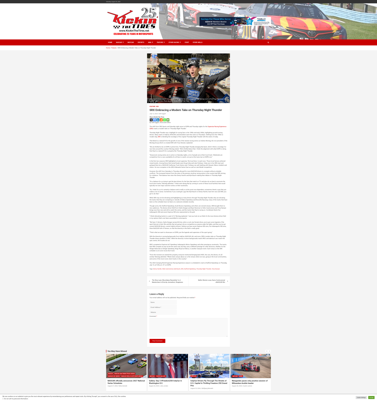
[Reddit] (161, 119)
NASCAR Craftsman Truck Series (266, 373)
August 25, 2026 (172, 388)
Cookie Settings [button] (361, 397)
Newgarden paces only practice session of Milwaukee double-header (226, 382)
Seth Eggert (162, 113)
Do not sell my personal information (16, 399)
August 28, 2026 (213, 386)
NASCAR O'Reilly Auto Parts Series (108, 376)
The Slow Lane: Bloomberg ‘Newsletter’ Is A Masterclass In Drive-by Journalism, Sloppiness (167, 281)
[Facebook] (154, 119)
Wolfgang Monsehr (183, 388)
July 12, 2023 (154, 113)
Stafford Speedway (190, 269)
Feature (160, 42)
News (217, 376)
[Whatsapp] (164, 119)
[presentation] (266, 351)
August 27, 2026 (254, 386)
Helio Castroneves (167, 269)
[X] (151, 119)
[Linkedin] (157, 119)
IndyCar (131, 42)
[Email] (167, 119)
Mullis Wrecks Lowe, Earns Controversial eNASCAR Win (211, 281)
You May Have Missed (117, 351)
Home (110, 42)
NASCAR (119, 42)
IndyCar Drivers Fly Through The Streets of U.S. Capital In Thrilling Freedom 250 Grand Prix (185, 383)
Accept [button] (371, 397)
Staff (187, 42)
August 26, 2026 (130, 386)
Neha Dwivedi (265, 386)
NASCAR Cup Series (256, 376)
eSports (141, 42)
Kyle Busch (177, 269)
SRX (157, 106)
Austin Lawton (223, 386)
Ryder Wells (197, 42)
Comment (153, 316)
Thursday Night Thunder (203, 269)
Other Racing (174, 42)
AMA (149, 42)
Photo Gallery (137, 376)
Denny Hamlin (157, 269)
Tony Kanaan (216, 269)
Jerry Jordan (140, 386)
